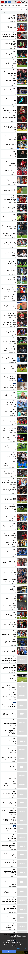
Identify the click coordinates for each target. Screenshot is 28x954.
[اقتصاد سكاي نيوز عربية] (9, 2)
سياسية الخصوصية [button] (21, 948)
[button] (2, 9)
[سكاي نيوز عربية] (19, 2)
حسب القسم (5, 12)
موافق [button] (9, 951)
